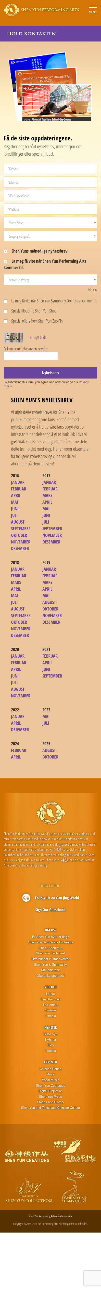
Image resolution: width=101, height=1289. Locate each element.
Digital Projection (50, 1091)
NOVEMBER (20, 542)
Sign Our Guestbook (50, 909)
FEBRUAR (18, 489)
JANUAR (18, 482)
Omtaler (50, 1010)
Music (50, 1074)
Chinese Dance (50, 1069)
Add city (92, 290)
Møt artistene (50, 970)
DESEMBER (20, 548)
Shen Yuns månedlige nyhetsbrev (39, 251)
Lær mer (50, 1061)
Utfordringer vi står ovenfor (50, 959)
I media (50, 1016)
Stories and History (50, 1102)
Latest (50, 993)
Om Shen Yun (51, 999)
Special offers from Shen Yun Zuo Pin (37, 321)
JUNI (15, 509)
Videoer (50, 986)
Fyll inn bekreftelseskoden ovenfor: (26, 349)
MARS (47, 495)
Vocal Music (50, 1080)
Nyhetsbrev (50, 372)
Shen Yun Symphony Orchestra (50, 942)
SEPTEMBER (21, 528)
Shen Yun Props (50, 1096)
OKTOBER (19, 535)
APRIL (16, 495)
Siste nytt (50, 1034)
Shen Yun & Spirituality (50, 964)
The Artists (50, 1005)
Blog (50, 1045)
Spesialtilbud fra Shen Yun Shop (34, 311)
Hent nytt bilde (36, 337)
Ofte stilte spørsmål (50, 975)
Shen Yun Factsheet (50, 953)
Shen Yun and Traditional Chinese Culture (50, 1107)
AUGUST (18, 522)
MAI (14, 502)
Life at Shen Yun (50, 948)
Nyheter (50, 1027)
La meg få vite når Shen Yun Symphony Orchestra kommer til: (54, 301)
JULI (14, 515)
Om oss (50, 929)
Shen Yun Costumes (50, 1085)
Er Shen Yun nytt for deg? (50, 937)
